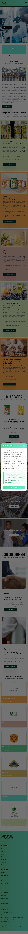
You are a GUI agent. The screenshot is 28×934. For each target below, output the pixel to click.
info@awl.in (15, 480)
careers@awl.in (8, 482)
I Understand (14, 487)
